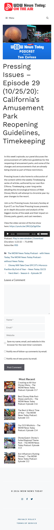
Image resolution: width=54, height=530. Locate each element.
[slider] (44, 233)
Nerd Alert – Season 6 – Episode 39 (25, 273)
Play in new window (22, 238)
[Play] (7, 234)
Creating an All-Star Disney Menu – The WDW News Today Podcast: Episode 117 (28, 386)
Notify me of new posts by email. (21, 358)
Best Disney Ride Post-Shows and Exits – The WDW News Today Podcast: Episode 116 (28, 400)
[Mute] (38, 234)
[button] (47, 18)
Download (38, 238)
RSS (16, 245)
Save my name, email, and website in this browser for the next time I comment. (26, 343)
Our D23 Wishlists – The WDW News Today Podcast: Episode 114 (29, 427)
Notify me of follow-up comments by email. (26, 351)
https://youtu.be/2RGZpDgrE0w (25, 226)
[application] (27, 234)
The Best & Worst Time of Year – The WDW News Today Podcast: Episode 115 (28, 414)
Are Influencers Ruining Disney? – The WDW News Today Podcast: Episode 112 (28, 457)
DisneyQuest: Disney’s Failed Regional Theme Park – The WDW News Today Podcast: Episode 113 (28, 442)
